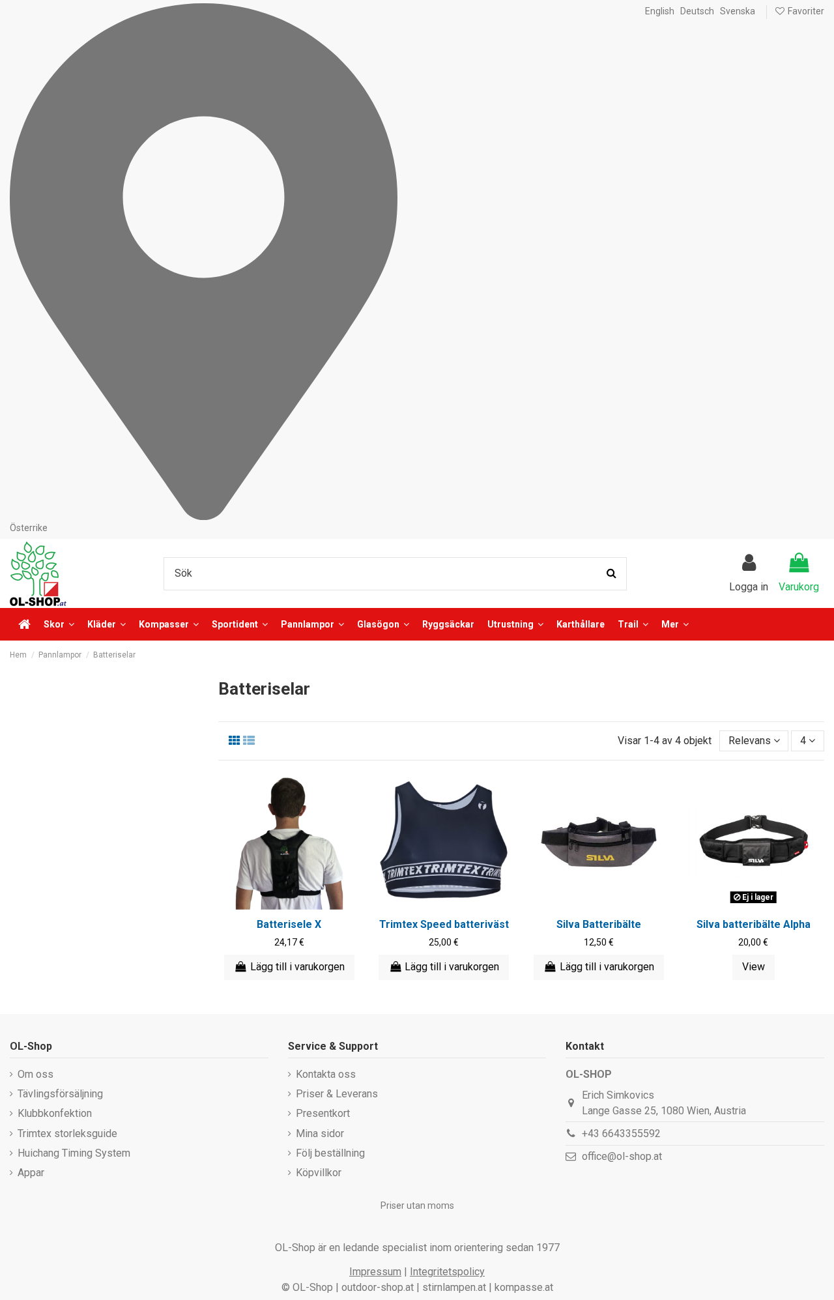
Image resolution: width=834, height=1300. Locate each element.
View (753, 967)
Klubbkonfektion (55, 1113)
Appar (31, 1172)
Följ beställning (330, 1153)
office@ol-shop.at (622, 1156)
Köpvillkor (318, 1172)
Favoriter (805, 11)
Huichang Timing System (74, 1153)
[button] (675, 624)
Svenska (737, 11)
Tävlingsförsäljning (60, 1094)
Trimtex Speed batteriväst (444, 924)
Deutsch (697, 11)
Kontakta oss (326, 1074)
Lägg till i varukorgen (297, 967)
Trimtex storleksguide (67, 1133)
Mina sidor (320, 1133)
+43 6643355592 (621, 1133)
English (659, 11)
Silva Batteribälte (598, 924)
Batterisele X (289, 924)
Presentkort (323, 1113)
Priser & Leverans (337, 1094)
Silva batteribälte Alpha (754, 924)
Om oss (35, 1074)
